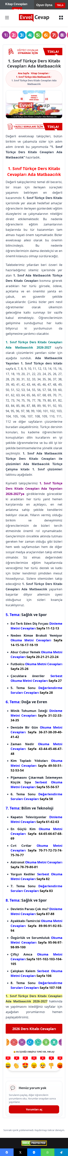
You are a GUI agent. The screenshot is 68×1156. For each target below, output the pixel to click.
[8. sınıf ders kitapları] (62, 35)
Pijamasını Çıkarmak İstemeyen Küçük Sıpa (36, 782)
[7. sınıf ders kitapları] (54, 35)
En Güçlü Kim (36, 834)
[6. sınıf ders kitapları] (46, 35)
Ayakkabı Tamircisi (36, 925)
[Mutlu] (8, 1066)
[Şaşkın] (34, 1066)
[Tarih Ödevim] (53, 1042)
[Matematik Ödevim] (13, 1042)
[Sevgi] (25, 1066)
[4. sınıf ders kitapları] (30, 35)
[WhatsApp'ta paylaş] (47, 1152)
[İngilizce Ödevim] (22, 1042)
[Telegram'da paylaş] (61, 1152)
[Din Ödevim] (29, 1042)
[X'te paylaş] (20, 1152)
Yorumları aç (34, 1109)
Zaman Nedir (36, 749)
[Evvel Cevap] (34, 18)
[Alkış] (16, 1066)
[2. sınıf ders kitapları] (14, 35)
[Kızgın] (60, 1066)
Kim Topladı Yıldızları (36, 765)
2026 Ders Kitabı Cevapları (34, 1028)
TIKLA (60, 5)
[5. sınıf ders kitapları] (38, 35)
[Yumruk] (51, 1066)
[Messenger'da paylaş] (34, 1152)
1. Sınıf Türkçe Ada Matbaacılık (33, 76)
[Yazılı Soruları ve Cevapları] (34, 127)
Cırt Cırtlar (36, 850)
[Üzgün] (42, 1066)
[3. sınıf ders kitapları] (22, 35)
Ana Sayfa (23, 73)
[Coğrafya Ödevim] (45, 1042)
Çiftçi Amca (36, 959)
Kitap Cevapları (40, 73)
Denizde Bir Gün (36, 732)
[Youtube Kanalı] (34, 51)
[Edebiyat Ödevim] (38, 1042)
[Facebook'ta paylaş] (7, 1152)
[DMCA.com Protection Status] (34, 1143)
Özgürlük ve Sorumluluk (36, 942)
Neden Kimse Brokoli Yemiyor (36, 640)
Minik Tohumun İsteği (36, 715)
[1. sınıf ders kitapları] (5, 35)
